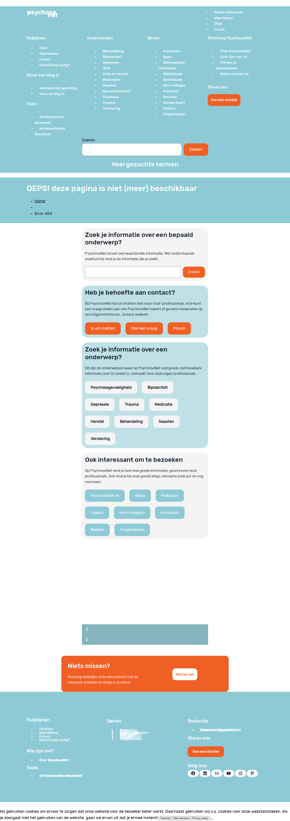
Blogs (140, 496)
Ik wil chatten (103, 328)
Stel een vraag (144, 328)
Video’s (97, 513)
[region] (145, 597)
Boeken (97, 530)
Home (40, 201)
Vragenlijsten (132, 530)
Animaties (170, 513)
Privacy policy (200, 818)
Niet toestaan (181, 818)
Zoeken (88, 140)
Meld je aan (185, 674)
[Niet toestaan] (211, 819)
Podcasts (169, 496)
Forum (179, 328)
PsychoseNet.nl (105, 496)
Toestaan (165, 818)
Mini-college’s (132, 513)
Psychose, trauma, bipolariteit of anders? (135, 598)
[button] (145, 584)
